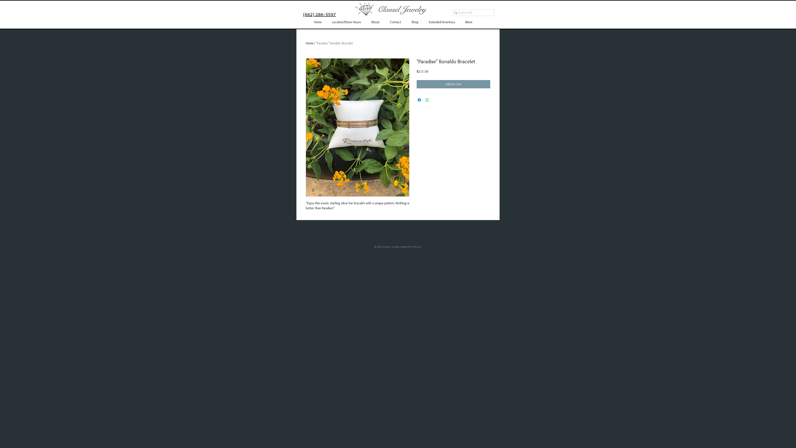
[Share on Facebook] (419, 99)
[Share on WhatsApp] (427, 99)
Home (309, 43)
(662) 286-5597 (319, 14)
